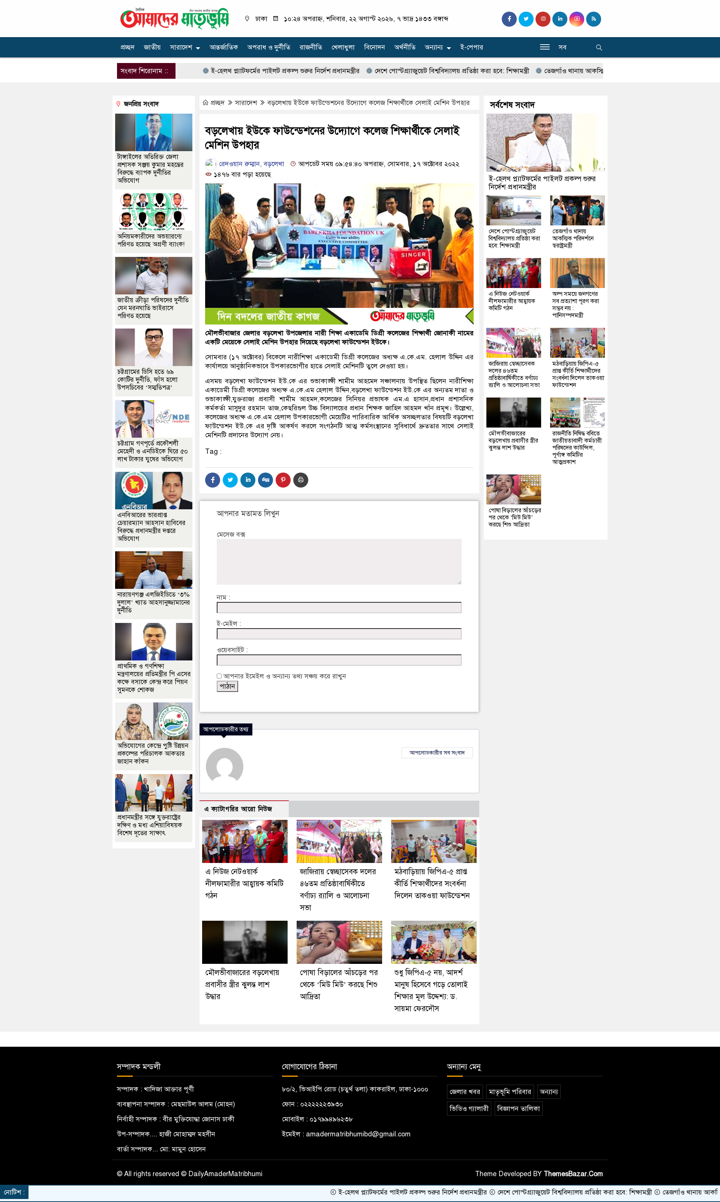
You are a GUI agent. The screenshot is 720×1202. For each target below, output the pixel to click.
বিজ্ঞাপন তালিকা (518, 1108)
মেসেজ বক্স (231, 534)
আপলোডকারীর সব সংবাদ (437, 752)
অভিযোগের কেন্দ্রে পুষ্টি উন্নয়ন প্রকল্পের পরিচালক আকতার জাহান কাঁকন (152, 753)
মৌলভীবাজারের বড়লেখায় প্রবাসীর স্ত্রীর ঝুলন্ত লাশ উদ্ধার (242, 984)
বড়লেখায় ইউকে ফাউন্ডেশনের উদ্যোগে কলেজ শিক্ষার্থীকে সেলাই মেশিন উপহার (368, 103)
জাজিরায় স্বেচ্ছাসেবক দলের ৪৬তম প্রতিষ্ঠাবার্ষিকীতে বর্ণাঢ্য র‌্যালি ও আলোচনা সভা (514, 374)
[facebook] (509, 19)
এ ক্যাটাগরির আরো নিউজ (238, 809)
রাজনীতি (311, 47)
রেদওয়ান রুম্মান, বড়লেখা (250, 164)
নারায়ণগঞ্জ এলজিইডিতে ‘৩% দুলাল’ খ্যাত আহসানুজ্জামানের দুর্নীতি (153, 602)
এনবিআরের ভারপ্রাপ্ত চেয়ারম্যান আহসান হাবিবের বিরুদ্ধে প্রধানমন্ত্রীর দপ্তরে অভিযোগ (151, 527)
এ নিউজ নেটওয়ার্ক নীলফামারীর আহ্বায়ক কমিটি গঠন (245, 883)
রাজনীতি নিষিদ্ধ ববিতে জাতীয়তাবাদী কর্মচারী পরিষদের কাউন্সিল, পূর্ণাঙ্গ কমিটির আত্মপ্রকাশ (577, 448)
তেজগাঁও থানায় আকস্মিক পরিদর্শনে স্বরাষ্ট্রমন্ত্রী (554, 71)
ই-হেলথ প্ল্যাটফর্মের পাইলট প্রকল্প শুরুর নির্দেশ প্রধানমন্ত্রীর (238, 71)
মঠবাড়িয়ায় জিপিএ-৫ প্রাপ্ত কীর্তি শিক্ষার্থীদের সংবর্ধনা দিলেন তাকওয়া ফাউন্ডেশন (432, 883)
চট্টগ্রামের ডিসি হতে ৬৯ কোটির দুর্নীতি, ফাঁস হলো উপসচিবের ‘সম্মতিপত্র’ (147, 380)
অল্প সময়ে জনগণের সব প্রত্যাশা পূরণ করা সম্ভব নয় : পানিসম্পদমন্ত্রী (575, 304)
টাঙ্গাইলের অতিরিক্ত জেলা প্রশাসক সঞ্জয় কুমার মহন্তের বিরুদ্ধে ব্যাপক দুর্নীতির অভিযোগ (150, 169)
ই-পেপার (471, 47)
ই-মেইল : (229, 624)
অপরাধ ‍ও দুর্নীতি (269, 47)
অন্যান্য (434, 47)
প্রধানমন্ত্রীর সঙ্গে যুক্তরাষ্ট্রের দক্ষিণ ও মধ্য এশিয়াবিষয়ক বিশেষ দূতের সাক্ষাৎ (149, 825)
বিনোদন (374, 47)
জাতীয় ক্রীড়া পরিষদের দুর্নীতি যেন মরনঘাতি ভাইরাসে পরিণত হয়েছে (153, 308)
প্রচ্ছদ (128, 47)
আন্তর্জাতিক (224, 47)
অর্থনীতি (405, 47)
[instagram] (543, 19)
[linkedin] (559, 19)
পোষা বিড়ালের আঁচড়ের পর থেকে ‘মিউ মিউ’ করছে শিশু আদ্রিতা (339, 984)
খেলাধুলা (343, 47)
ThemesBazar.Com (573, 1174)
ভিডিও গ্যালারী (469, 1108)
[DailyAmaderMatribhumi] (174, 18)
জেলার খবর (465, 1092)
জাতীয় (152, 47)
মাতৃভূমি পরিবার (510, 1092)
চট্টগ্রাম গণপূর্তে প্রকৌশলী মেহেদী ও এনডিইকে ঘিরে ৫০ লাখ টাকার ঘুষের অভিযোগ (152, 451)
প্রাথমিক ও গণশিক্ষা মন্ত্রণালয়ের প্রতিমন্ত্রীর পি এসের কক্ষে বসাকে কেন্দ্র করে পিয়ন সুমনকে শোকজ (154, 678)
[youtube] (576, 19)
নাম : (223, 597)
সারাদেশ (181, 47)
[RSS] (593, 19)
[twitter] (526, 19)
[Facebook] (212, 480)
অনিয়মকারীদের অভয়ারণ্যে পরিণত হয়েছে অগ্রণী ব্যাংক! (150, 240)
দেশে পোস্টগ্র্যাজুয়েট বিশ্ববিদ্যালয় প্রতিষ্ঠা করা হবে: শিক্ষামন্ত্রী (405, 71)
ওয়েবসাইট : (232, 650)
